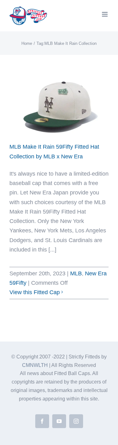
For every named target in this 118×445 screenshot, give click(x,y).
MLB (76, 273)
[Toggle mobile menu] (105, 14)
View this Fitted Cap (34, 292)
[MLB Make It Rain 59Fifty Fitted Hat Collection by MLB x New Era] (59, 105)
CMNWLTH (35, 365)
